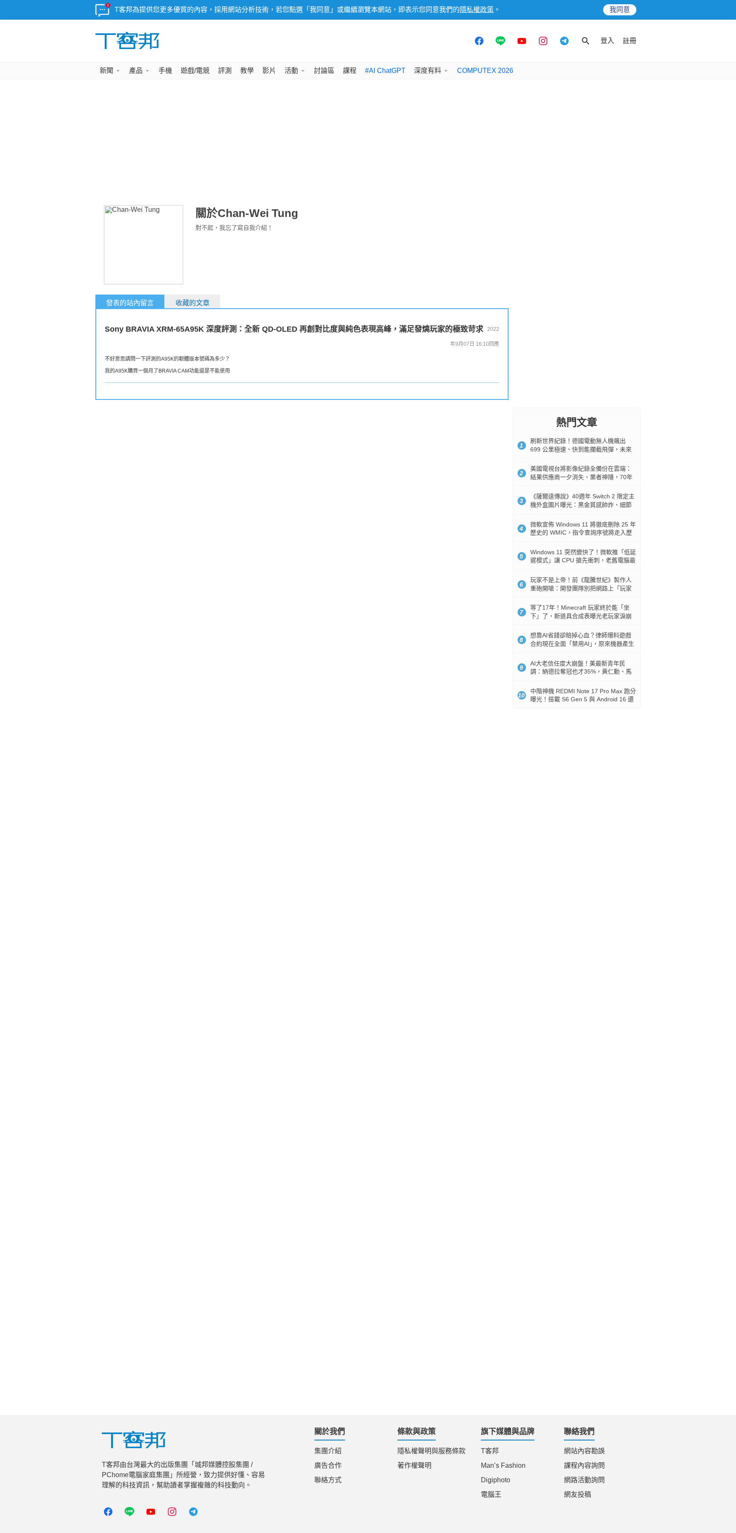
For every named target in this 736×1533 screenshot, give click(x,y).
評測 (225, 70)
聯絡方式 (328, 1480)
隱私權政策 (477, 9)
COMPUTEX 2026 (485, 70)
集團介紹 (328, 1451)
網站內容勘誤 (584, 1451)
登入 (607, 40)
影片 (269, 70)
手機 (165, 70)
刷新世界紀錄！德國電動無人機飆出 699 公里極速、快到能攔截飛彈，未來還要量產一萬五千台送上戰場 (581, 449)
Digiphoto (495, 1480)
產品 (136, 70)
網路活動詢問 (584, 1480)
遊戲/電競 (195, 70)
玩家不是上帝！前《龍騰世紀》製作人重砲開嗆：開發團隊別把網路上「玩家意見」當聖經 (581, 588)
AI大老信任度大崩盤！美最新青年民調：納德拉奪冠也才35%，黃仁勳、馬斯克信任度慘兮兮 (581, 671)
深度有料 (427, 70)
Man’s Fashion (503, 1465)
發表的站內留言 (130, 303)
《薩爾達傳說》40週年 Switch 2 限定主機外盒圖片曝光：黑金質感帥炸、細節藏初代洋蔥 (582, 504)
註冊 (629, 40)
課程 (349, 70)
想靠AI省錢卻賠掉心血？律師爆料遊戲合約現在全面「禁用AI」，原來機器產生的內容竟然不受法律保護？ (582, 643)
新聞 (106, 70)
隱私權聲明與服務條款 (431, 1451)
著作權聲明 (414, 1465)
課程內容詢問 (584, 1465)
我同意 (620, 9)
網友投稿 (577, 1494)
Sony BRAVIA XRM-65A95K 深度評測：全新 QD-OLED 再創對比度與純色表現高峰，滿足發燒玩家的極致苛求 (294, 329)
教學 (247, 70)
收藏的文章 (192, 303)
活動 (291, 70)
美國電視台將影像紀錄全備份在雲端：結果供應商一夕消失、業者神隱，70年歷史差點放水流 (581, 477)
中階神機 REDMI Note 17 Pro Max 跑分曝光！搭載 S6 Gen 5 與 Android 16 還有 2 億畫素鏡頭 (583, 699)
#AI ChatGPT (385, 70)
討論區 (324, 70)
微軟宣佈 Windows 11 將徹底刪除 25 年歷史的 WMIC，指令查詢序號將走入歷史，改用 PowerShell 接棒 (583, 532)
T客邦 (490, 1451)
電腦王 (491, 1494)
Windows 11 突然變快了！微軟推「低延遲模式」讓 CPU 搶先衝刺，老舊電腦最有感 (583, 560)
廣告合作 (328, 1465)
